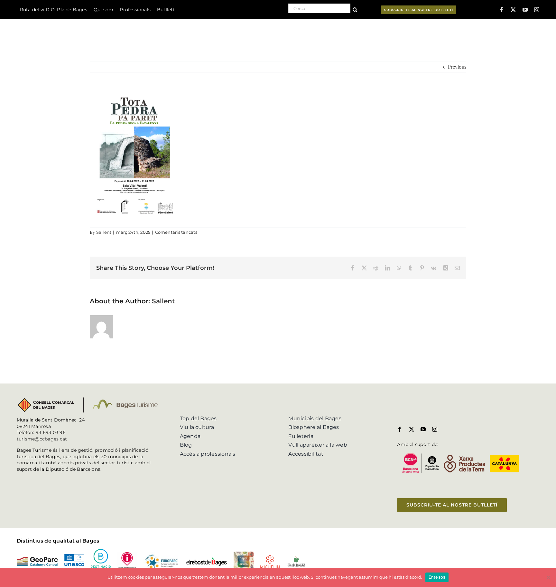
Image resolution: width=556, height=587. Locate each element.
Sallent (104, 232)
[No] (548, 577)
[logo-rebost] (206, 559)
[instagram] (536, 9)
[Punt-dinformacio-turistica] (127, 554)
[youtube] (525, 9)
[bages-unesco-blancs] (57, 21)
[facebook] (501, 9)
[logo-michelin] (270, 557)
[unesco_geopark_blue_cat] (74, 557)
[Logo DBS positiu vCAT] (101, 551)
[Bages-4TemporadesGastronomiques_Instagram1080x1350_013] (244, 554)
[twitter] (513, 9)
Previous (457, 67)
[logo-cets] (162, 554)
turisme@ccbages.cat (42, 439)
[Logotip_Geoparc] (37, 559)
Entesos (437, 577)
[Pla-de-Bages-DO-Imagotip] (296, 557)
